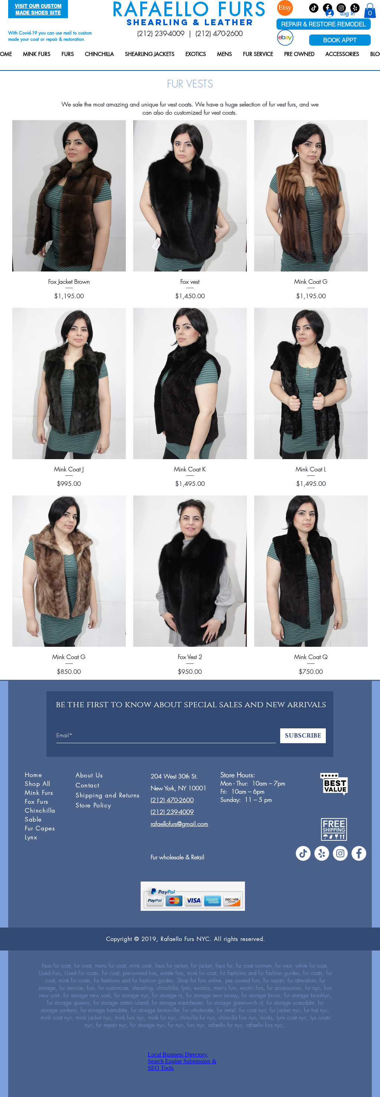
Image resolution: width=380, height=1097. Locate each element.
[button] (36, 54)
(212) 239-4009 (160, 33)
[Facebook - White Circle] (358, 853)
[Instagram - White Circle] (340, 853)
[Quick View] (69, 195)
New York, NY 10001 (179, 788)
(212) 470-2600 (219, 33)
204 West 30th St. (174, 776)
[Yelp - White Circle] (321, 853)
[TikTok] (313, 8)
